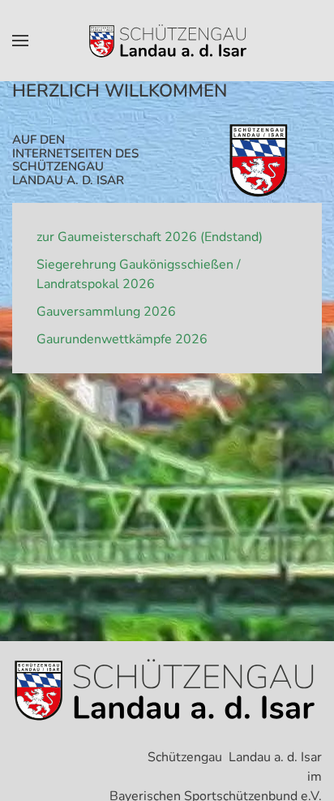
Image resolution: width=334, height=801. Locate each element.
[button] (20, 40)
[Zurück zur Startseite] (167, 40)
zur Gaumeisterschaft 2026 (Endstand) (149, 237)
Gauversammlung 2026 (106, 312)
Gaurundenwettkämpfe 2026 (122, 339)
